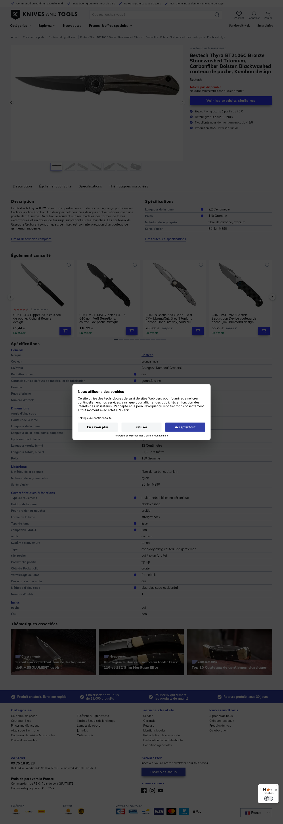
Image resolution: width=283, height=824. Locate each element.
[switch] (268, 798)
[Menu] (276, 786)
